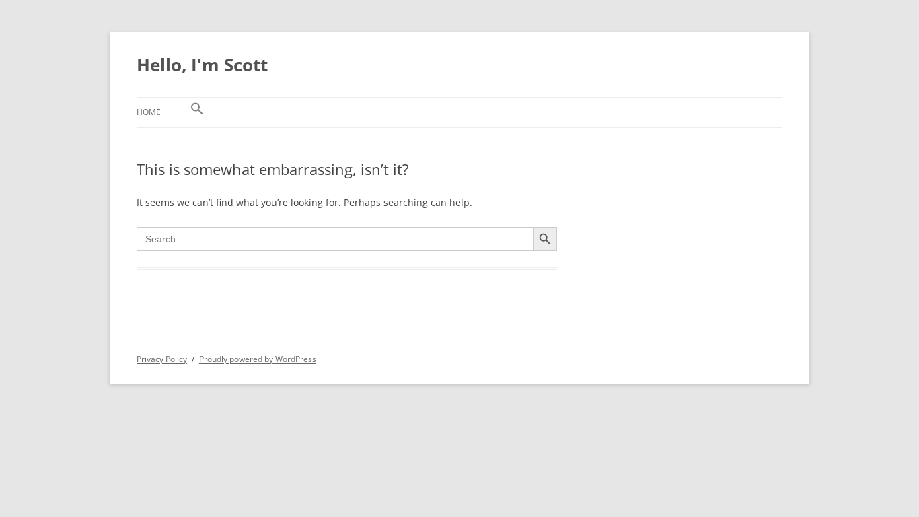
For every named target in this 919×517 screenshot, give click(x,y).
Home (149, 112)
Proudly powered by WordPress (257, 359)
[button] (197, 112)
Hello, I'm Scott (202, 65)
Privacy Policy (162, 359)
